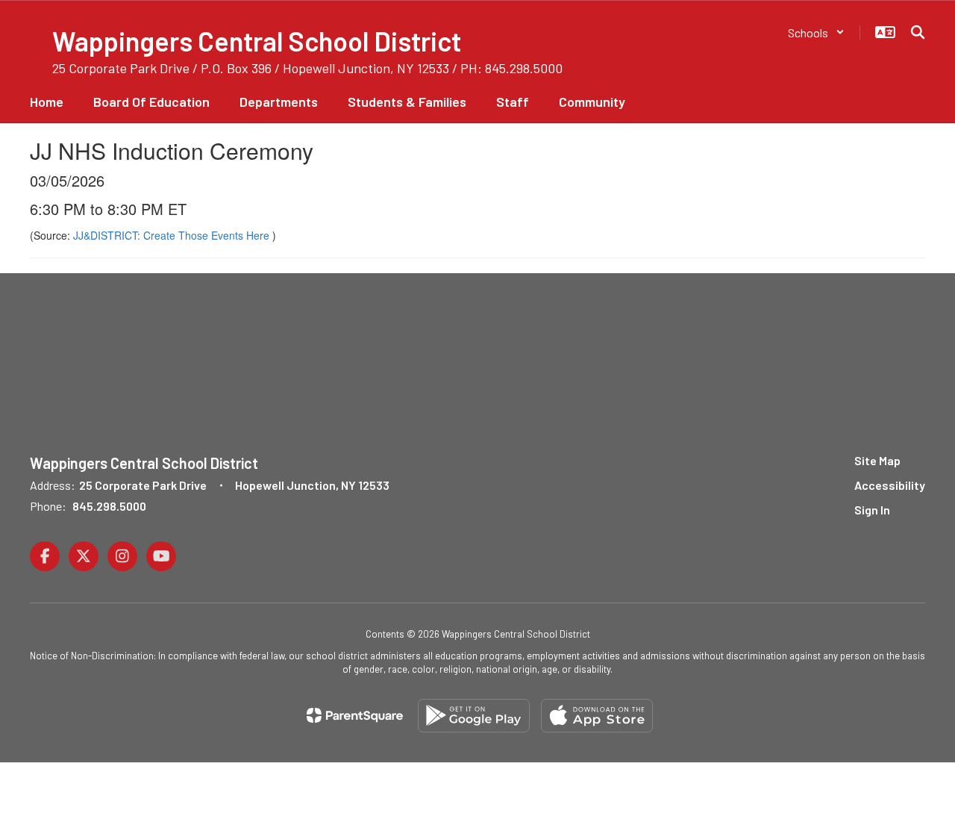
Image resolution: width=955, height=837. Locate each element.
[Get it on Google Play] (474, 715)
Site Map (877, 460)
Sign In (872, 509)
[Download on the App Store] (597, 715)
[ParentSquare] (355, 715)
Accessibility (889, 485)
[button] (816, 32)
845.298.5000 (109, 506)
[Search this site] (917, 32)
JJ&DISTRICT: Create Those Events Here (172, 235)
